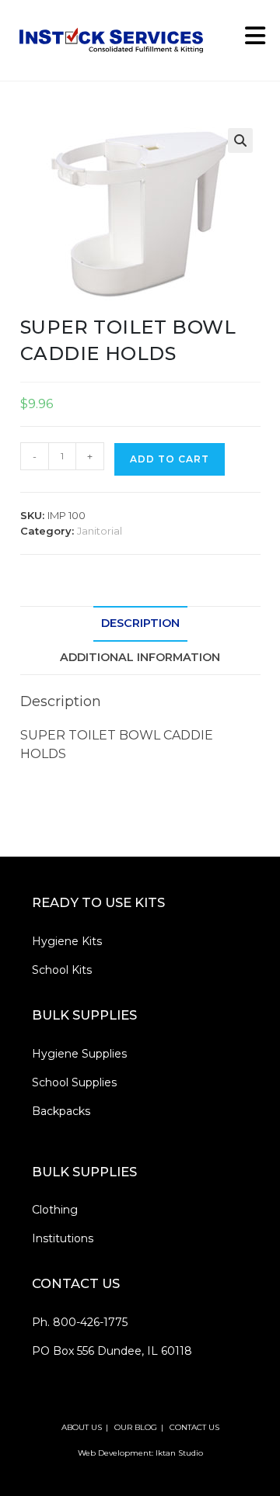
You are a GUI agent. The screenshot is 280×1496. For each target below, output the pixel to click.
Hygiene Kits (67, 941)
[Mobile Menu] (249, 40)
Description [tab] (140, 623)
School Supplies (74, 1082)
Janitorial (99, 531)
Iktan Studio (179, 1453)
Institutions (62, 1238)
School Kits (62, 970)
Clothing (55, 1210)
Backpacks (61, 1111)
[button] (240, 140)
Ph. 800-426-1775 (80, 1322)
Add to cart (169, 459)
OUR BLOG (135, 1427)
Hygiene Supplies (79, 1054)
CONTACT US (194, 1427)
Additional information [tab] (140, 657)
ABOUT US (81, 1427)
